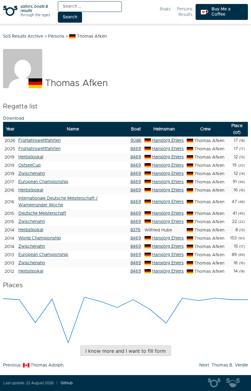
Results (185, 14)
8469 (135, 149)
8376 (135, 230)
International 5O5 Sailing (217, 383)
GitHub (67, 383)
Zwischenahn (31, 173)
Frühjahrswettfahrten (39, 140)
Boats (165, 9)
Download (13, 118)
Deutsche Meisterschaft (42, 213)
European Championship (43, 182)
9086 (135, 140)
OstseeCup (29, 165)
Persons (185, 9)
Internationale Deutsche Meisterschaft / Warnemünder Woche (58, 201)
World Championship (39, 238)
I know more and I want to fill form (125, 351)
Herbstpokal (30, 157)
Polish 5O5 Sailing (235, 383)
